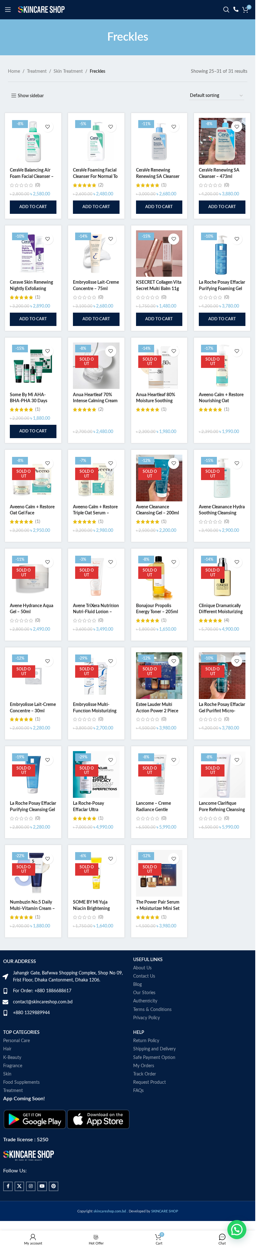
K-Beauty (12, 1057)
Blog (137, 984)
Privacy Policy (146, 1018)
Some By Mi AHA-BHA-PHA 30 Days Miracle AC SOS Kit (29, 401)
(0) (37, 185)
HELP (138, 1032)
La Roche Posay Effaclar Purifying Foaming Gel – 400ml (222, 288)
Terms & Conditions (152, 1009)
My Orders (143, 1066)
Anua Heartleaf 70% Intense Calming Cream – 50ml (95, 401)
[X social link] (19, 1186)
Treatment (37, 71)
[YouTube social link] (42, 1186)
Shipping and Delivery (154, 1049)
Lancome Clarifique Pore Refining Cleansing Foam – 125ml (222, 809)
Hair (7, 1049)
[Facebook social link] (8, 1186)
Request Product (149, 1082)
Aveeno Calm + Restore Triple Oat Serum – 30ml (95, 513)
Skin (7, 1074)
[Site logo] (41, 9)
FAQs (138, 1091)
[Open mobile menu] (8, 9)
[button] (33, 207)
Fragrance (12, 1066)
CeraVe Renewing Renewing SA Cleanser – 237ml (157, 176)
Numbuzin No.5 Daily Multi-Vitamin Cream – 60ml (32, 908)
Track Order (144, 1074)
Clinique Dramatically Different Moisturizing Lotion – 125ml (221, 612)
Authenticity (145, 1001)
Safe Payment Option (154, 1057)
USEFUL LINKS (148, 960)
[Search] (226, 9)
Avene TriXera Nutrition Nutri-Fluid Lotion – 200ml (96, 612)
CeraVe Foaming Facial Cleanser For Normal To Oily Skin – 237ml (95, 176)
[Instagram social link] (31, 1186)
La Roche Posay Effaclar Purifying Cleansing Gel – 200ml (33, 809)
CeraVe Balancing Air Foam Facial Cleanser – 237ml (32, 176)
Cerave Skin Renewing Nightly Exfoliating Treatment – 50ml (31, 288)
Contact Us (144, 976)
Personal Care (16, 1041)
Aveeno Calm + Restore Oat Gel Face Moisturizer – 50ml (32, 513)
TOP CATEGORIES (21, 1032)
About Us (142, 968)
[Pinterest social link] (53, 1186)
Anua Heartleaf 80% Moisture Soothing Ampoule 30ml (155, 401)
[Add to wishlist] (47, 126)
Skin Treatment (68, 71)
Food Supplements (21, 1082)
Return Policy (146, 1041)
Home (14, 71)
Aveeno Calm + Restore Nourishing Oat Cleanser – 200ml (221, 401)
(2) (100, 185)
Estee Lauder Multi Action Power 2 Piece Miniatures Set (157, 710)
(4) (226, 620)
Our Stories (144, 993)
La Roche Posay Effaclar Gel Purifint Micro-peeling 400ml (222, 710)
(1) (163, 185)
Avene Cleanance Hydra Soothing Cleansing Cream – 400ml (222, 513)
